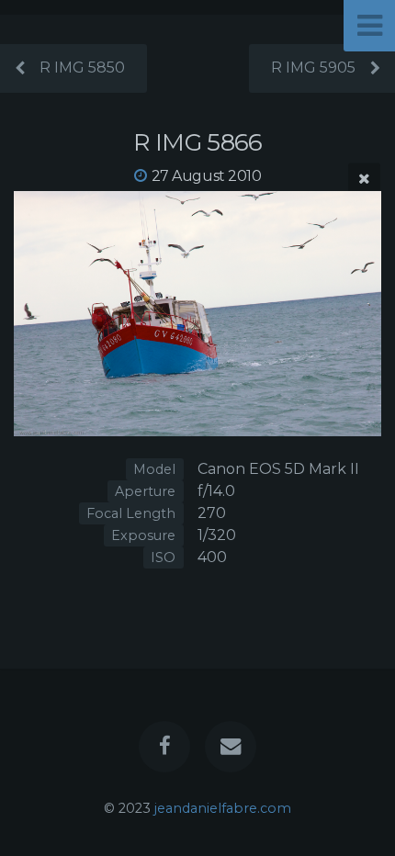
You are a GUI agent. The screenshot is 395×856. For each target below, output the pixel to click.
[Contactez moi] (230, 746)
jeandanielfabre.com (222, 808)
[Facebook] (164, 746)
